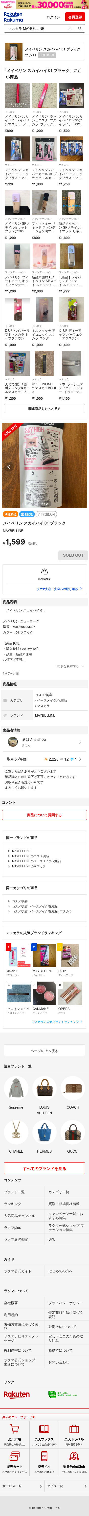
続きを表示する (68, 665)
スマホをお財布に (44, 1469)
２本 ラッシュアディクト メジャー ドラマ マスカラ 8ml (71, 390)
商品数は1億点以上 (14, 1441)
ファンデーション (15, 218)
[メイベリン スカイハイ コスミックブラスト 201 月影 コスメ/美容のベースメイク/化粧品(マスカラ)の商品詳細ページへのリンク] (17, 148)
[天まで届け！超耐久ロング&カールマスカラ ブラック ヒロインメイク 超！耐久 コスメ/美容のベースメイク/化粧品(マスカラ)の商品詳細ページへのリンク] (17, 363)
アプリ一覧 (55, 1486)
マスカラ (10, 111)
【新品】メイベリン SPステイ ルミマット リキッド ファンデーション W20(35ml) (71, 287)
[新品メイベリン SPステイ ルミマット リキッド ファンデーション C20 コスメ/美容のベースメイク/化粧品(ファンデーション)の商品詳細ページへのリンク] (71, 202)
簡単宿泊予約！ (74, 1441)
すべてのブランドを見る (44, 1168)
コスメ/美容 (43, 694)
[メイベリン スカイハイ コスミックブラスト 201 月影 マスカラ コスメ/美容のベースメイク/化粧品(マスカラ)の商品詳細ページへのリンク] (71, 148)
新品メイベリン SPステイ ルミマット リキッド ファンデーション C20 (70, 231)
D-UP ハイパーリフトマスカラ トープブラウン (17, 334)
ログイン (53, 16)
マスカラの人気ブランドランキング (56, 1021)
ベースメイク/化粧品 (52, 700)
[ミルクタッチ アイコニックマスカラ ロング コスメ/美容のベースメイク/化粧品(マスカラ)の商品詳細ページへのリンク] (44, 309)
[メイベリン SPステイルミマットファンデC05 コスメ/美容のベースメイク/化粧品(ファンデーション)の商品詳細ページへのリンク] (17, 202)
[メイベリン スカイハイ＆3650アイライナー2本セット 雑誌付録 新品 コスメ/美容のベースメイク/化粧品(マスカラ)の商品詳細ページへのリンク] (71, 95)
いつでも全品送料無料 (44, 1441)
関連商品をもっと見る (44, 408)
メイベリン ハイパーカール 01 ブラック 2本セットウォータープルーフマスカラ (44, 177)
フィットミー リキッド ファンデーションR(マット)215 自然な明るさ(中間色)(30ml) (43, 233)
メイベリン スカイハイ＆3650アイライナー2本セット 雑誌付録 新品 (71, 124)
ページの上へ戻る (44, 1050)
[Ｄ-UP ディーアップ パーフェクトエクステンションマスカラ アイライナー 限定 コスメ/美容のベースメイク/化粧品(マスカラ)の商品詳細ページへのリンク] (71, 309)
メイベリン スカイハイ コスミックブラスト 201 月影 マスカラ (70, 175)
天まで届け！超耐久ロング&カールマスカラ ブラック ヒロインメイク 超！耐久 (17, 392)
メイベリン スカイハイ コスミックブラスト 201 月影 (16, 175)
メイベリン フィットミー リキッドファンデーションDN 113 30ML (17, 285)
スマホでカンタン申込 (14, 1469)
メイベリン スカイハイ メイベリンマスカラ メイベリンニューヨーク (17, 124)
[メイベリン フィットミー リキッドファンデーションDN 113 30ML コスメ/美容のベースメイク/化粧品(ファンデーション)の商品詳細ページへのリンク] (17, 255)
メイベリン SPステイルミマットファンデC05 (17, 227)
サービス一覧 (12, 1486)
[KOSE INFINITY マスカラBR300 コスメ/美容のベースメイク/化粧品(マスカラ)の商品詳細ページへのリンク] (44, 363)
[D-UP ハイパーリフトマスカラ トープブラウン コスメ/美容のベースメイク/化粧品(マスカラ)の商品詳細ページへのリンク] (17, 309)
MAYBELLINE (13, 530)
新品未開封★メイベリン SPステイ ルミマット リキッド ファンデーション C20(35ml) (44, 287)
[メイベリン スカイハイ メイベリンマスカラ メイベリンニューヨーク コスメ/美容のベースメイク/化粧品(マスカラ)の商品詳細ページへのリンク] (17, 95)
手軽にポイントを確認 (74, 1469)
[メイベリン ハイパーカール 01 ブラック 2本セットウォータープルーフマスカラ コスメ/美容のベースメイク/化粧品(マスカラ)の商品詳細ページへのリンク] (44, 148)
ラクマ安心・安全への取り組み (57, 589)
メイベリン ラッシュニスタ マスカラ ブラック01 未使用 (44, 122)
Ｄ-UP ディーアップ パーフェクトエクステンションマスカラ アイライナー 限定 (70, 338)
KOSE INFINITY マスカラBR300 (44, 388)
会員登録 (75, 16)
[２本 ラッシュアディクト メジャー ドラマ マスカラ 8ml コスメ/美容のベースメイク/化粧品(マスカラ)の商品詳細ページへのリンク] (71, 363)
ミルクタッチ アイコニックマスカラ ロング (43, 334)
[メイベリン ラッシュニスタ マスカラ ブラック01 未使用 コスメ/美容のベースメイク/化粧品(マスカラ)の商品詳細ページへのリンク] (44, 95)
